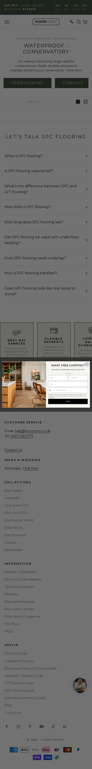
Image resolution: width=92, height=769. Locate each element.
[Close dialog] (87, 364)
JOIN (68, 401)
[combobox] (51, 390)
